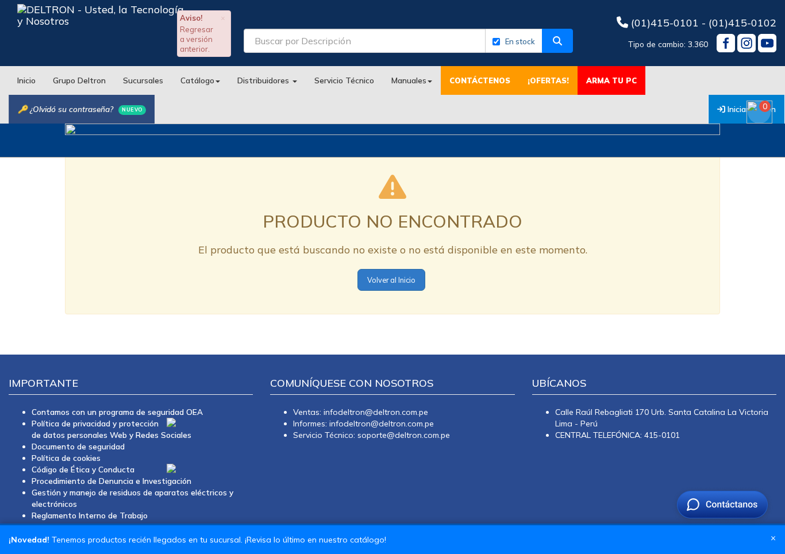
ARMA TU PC (611, 80)
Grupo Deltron (79, 80)
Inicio (26, 80)
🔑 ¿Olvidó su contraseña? (80, 109)
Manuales (408, 80)
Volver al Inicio (391, 279)
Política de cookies (66, 458)
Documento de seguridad (78, 446)
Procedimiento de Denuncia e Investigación (111, 481)
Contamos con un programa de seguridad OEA (117, 412)
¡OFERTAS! (548, 80)
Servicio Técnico (344, 80)
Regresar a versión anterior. (196, 39)
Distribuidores (264, 80)
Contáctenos (479, 80)
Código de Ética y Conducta (83, 469)
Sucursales (143, 80)
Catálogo (197, 80)
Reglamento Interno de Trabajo (90, 515)
